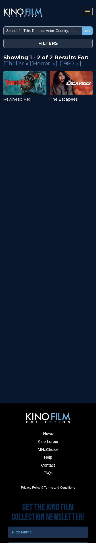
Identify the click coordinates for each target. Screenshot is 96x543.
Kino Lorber (48, 441)
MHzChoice (48, 449)
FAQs (48, 473)
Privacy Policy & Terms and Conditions (48, 487)
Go (87, 31)
